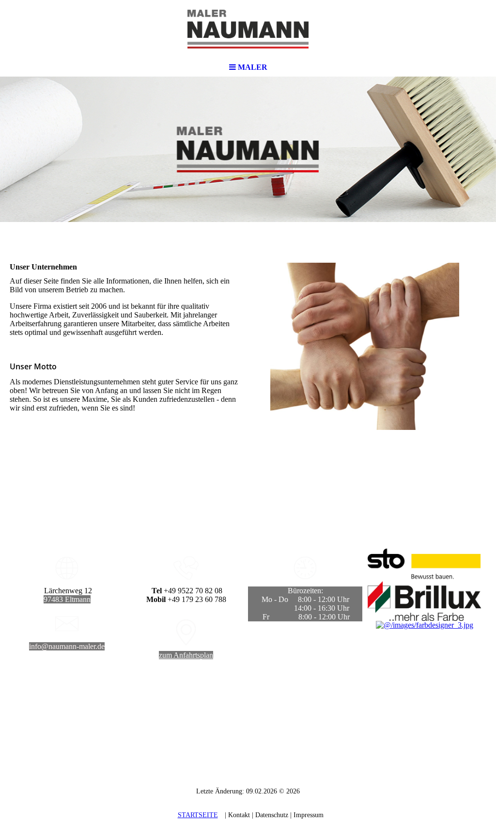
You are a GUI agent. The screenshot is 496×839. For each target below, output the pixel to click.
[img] (248, 29)
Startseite (198, 815)
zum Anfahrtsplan (186, 655)
